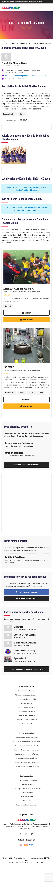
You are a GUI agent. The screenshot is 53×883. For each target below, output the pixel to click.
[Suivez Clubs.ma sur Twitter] (32, 834)
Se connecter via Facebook (27, 592)
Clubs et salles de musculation (26, 780)
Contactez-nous (26, 723)
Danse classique (9, 114)
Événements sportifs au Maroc (26, 719)
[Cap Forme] (26, 346)
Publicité (19, 862)
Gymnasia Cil (20, 658)
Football (8, 306)
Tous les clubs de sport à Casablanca (26, 669)
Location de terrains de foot (26, 805)
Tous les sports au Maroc (26, 711)
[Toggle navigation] (48, 7)
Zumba (40, 392)
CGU (37, 862)
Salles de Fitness (26, 784)
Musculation (9, 392)
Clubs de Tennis (26, 801)
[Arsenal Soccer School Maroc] (26, 268)
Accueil (11, 862)
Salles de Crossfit (26, 797)
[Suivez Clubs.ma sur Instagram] (26, 834)
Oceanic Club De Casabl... (25, 634)
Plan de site (29, 862)
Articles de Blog (26, 703)
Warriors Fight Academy (25, 642)
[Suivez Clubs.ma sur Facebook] (20, 834)
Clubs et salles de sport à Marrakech (26, 750)
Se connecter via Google (27, 598)
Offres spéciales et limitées (26, 699)
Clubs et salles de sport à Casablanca (26, 742)
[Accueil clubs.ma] (10, 7)
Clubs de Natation (26, 793)
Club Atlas (18, 626)
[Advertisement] (26, 503)
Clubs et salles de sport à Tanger (26, 754)
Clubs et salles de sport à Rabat (26, 746)
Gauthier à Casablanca (15, 557)
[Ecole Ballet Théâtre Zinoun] (13, 154)
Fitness (21, 392)
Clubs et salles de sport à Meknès (26, 762)
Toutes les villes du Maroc (26, 707)
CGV (42, 862)
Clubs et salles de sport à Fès (26, 758)
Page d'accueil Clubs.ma (26, 691)
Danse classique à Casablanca (19, 443)
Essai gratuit (27, 320)
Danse (22, 114)
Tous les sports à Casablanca (26, 464)
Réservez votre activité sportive (26, 695)
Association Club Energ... (25, 650)
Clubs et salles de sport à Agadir (26, 738)
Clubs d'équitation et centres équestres (26, 788)
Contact (27, 313)
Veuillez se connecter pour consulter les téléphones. (25, 76)
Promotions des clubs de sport (26, 715)
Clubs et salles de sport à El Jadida (26, 766)
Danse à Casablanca (14, 452)
